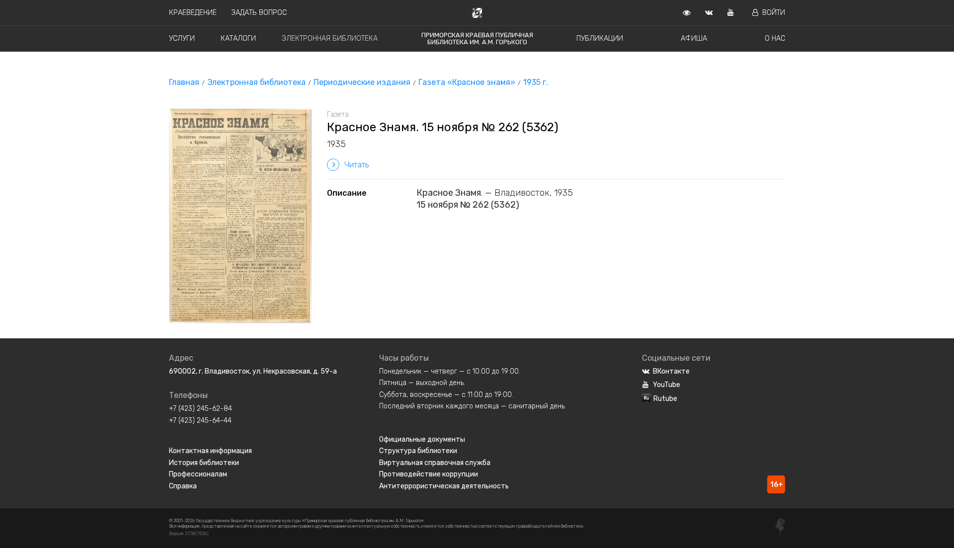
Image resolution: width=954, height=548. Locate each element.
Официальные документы (422, 439)
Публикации (599, 38)
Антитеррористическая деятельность (444, 486)
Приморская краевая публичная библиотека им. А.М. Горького (477, 38)
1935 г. (535, 82)
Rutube (665, 398)
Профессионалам (198, 474)
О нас (775, 38)
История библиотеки (204, 463)
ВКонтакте (671, 371)
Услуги (182, 38)
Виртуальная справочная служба (434, 463)
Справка (183, 486)
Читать (356, 164)
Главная (184, 82)
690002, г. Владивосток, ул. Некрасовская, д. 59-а (253, 371)
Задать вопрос (259, 12)
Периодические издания (362, 82)
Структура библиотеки (418, 451)
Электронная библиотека (330, 38)
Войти (773, 12)
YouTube (666, 385)
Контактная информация (210, 451)
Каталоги (238, 38)
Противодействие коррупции (428, 474)
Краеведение (193, 12)
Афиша (694, 38)
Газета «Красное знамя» (466, 82)
